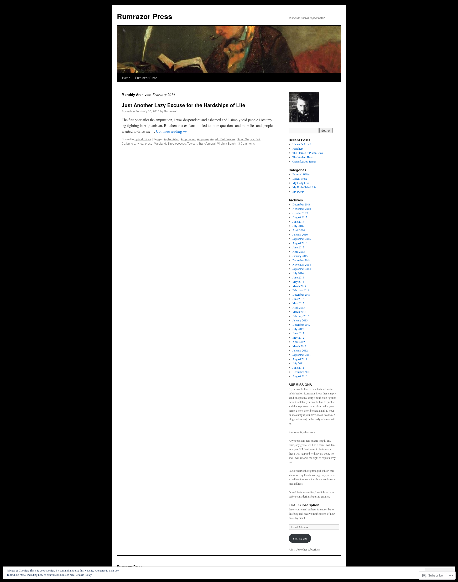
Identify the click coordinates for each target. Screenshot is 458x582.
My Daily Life (300, 183)
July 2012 (298, 329)
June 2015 (298, 247)
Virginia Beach (226, 143)
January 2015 (300, 256)
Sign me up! (300, 538)
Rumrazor (170, 111)
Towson (192, 143)
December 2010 (301, 372)
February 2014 (300, 290)
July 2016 (298, 226)
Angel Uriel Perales (222, 139)
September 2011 (301, 355)
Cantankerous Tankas (304, 161)
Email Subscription (304, 505)
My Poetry (298, 191)
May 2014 (298, 281)
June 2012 (298, 333)
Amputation (188, 139)
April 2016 (298, 230)
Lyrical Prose (143, 139)
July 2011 (298, 363)
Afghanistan (171, 139)
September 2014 (301, 269)
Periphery (297, 148)
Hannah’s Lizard (301, 144)
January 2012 (300, 350)
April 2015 (298, 251)
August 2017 (299, 217)
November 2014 (301, 264)
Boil (257, 139)
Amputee (203, 139)
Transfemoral (207, 143)
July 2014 (298, 273)
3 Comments (246, 143)
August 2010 (299, 376)
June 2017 (298, 221)
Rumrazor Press (144, 16)
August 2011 (299, 359)
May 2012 (298, 337)
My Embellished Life (304, 187)
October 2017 (300, 213)
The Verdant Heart (302, 157)
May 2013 (298, 303)
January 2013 (300, 320)
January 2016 (300, 234)
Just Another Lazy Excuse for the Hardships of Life (183, 105)
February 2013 (300, 316)
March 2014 (299, 286)
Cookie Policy (84, 575)
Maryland (160, 143)
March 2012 (299, 346)
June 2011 (298, 367)
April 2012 (298, 342)
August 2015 (299, 243)
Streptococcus (176, 143)
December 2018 (301, 204)
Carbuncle (128, 143)
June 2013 (298, 299)
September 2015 (301, 239)
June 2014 (298, 277)
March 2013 (299, 312)
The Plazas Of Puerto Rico (307, 153)
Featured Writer (301, 174)
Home (126, 77)
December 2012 (301, 324)
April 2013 (298, 307)
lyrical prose (144, 143)
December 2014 (301, 260)
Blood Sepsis (245, 139)
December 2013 (301, 294)
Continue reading (171, 131)
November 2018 (301, 208)
